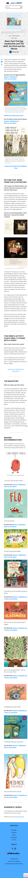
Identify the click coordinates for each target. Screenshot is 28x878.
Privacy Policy (14, 859)
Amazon (6, 77)
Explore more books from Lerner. (14, 115)
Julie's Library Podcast (14, 35)
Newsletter (14, 837)
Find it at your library (10, 79)
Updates (14, 832)
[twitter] (2, 62)
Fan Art (14, 840)
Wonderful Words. (19, 816)
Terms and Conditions (14, 861)
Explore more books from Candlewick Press (16, 167)
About (14, 835)
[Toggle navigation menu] (8, 3)
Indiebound (13, 77)
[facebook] (1, 65)
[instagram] (15, 849)
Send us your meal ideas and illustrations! (16, 370)
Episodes (14, 830)
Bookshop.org (14, 121)
